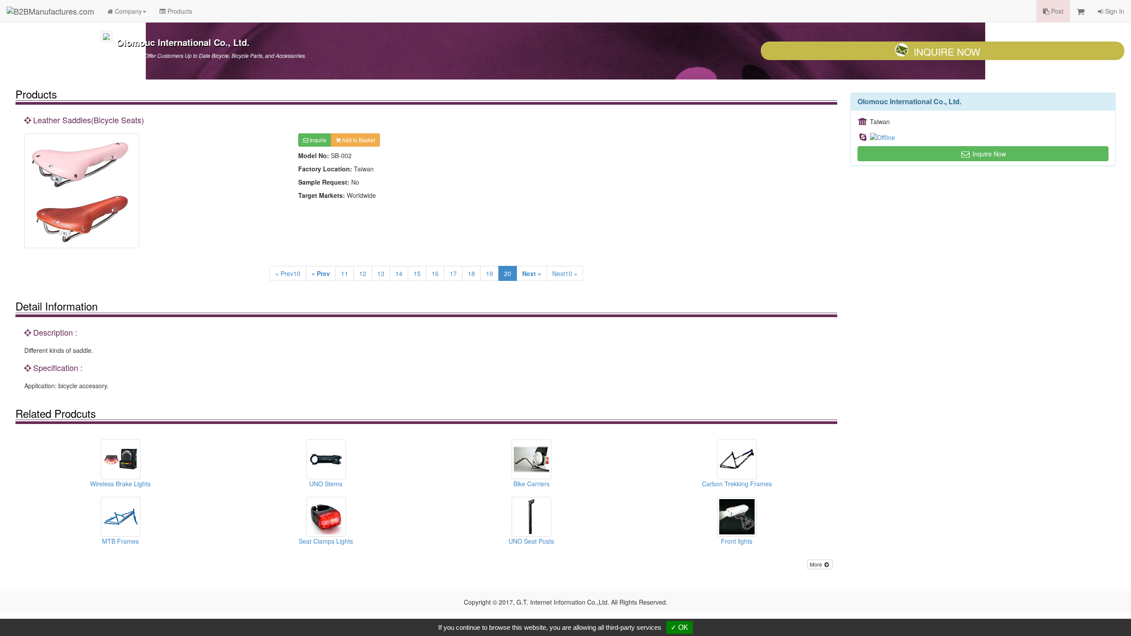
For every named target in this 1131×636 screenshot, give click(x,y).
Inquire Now (947, 51)
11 (344, 273)
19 (489, 273)
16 (435, 273)
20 (507, 273)
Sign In (1113, 11)
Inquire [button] (317, 140)
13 (380, 273)
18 (471, 273)
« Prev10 (287, 273)
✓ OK (679, 627)
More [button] (817, 564)
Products (179, 11)
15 (417, 273)
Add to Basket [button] (358, 140)
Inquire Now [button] (988, 153)
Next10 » (564, 273)
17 (453, 273)
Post (1056, 11)
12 (362, 273)
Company (127, 11)
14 (398, 273)
